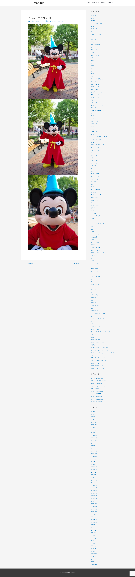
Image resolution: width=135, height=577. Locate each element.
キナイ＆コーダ (95, 84)
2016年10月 (94, 456)
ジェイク (93, 126)
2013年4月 (94, 506)
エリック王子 (94, 60)
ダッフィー (94, 171)
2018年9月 (94, 427)
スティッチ (94, 152)
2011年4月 (94, 543)
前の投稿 (30, 263)
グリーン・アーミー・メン (98, 110)
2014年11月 (94, 485)
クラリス (93, 100)
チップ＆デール (95, 176)
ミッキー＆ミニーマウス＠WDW (99, 386)
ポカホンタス (94, 268)
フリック (93, 239)
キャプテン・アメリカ (97, 87)
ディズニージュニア (96, 195)
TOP (89, 3)
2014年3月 (94, 498)
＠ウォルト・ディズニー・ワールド (100, 350)
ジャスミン (94, 134)
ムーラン (93, 289)
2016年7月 (94, 459)
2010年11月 (94, 551)
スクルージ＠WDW (96, 394)
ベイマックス (94, 263)
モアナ (92, 300)
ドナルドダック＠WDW (97, 391)
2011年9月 (93, 535)
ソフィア (93, 166)
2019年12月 (94, 411)
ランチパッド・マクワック (98, 313)
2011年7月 (93, 540)
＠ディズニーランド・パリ (98, 358)
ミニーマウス (94, 287)
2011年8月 (93, 538)
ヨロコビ (93, 303)
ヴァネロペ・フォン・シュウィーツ (100, 332)
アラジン (93, 36)
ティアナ (93, 181)
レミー (92, 324)
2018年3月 (94, 438)
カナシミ (93, 76)
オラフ (92, 68)
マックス (93, 274)
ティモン (93, 187)
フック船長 (94, 237)
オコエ (92, 65)
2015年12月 (94, 472)
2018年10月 (94, 424)
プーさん (93, 260)
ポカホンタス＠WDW (96, 383)
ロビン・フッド (95, 329)
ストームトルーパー (96, 158)
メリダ (92, 292)
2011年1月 (93, 548)
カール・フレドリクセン (97, 79)
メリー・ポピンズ (95, 295)
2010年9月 (94, 556)
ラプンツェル (94, 310)
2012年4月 (94, 519)
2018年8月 (94, 430)
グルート (93, 113)
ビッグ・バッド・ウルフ (97, 224)
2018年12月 (94, 422)
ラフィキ (93, 308)
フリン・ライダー (95, 242)
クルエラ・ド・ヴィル (97, 105)
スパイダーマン (95, 160)
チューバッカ (94, 179)
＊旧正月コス (94, 345)
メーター (93, 297)
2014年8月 (94, 490)
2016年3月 (94, 469)
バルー (92, 218)
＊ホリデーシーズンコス (97, 342)
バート (92, 221)
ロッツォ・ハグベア (96, 326)
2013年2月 (94, 509)
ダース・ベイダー (95, 173)
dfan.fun (39, 2)
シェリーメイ (94, 121)
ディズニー (32, 21)
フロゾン (93, 245)
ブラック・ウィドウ (96, 250)
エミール (93, 58)
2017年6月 (94, 446)
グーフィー (94, 115)
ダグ (92, 168)
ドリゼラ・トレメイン (97, 208)
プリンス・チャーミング (97, 252)
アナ (92, 31)
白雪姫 (92, 337)
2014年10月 (94, 488)
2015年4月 (94, 480)
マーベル (93, 281)
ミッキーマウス (40, 21)
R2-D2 (93, 26)
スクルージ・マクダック (97, 144)
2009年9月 (94, 564)
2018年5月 (94, 432)
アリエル (93, 39)
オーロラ (93, 71)
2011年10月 (94, 533)
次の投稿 (77, 263)
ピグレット (94, 231)
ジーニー (93, 142)
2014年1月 (94, 501)
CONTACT (110, 3)
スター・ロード (95, 150)
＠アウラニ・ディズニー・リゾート (100, 347)
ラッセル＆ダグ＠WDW (97, 378)
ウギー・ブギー (95, 50)
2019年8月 (94, 414)
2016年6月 (94, 461)
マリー (92, 279)
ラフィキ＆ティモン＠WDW (98, 381)
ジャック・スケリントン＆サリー (100, 137)
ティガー (93, 184)
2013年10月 (94, 503)
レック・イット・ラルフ (97, 318)
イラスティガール (95, 44)
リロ (92, 316)
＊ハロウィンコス (95, 339)
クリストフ (94, 102)
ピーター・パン (95, 234)
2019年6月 (94, 417)
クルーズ (93, 108)
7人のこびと (94, 15)
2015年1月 (93, 482)
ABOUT (103, 3)
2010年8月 (94, 559)
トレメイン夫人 (95, 200)
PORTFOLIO (95, 3)
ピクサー (93, 229)
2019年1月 (93, 419)
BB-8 (92, 18)
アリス (92, 42)
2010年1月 (93, 561)
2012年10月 (94, 511)
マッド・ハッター (95, 276)
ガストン (93, 81)
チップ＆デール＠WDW (97, 402)
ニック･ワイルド (95, 210)
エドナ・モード (95, 55)
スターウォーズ (95, 147)
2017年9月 (94, 443)
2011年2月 (93, 546)
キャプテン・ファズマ (97, 89)
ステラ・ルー (94, 155)
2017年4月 (94, 451)
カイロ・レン (94, 73)
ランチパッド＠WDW (96, 396)
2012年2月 (94, 525)
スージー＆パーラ (95, 163)
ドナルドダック (95, 205)
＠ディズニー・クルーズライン (99, 360)
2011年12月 (94, 530)
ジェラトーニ (94, 131)
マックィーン (94, 271)
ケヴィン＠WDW (95, 388)
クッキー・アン (95, 97)
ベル (92, 266)
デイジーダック (95, 197)
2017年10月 (94, 440)
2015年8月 (94, 477)
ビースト (93, 226)
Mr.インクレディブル (96, 23)
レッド (92, 321)
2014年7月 (94, 493)
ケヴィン (93, 118)
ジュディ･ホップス (96, 139)
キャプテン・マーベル (97, 92)
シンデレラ (94, 123)
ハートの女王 (94, 213)
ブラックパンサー (95, 247)
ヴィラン (93, 334)
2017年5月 (94, 448)
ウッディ (93, 52)
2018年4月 (94, 435)
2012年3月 (94, 522)
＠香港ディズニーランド (50, 21)
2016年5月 (94, 464)
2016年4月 (94, 467)
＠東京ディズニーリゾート (98, 366)
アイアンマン (94, 29)
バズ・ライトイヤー (96, 216)
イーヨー (93, 47)
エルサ (92, 63)
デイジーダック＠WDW (97, 399)
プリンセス (94, 255)
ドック (92, 202)
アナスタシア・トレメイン (98, 34)
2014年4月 (94, 496)
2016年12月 (94, 453)
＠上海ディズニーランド (97, 363)
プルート (93, 258)
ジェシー (93, 129)
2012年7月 (94, 517)
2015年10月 (94, 475)
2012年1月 (93, 527)
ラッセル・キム (95, 305)
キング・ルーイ (95, 94)
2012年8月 (94, 514)
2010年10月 (94, 554)
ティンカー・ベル (95, 189)
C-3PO (93, 21)
